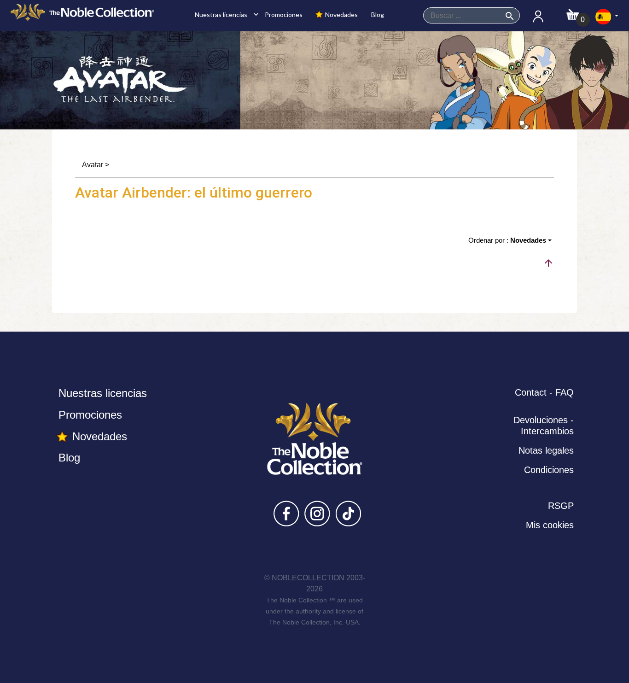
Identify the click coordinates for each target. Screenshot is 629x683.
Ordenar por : (507, 240)
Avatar (92, 165)
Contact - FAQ (544, 392)
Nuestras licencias (224, 14)
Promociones (283, 14)
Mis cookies (550, 525)
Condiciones (549, 470)
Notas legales (546, 450)
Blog (377, 14)
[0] (573, 11)
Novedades (341, 14)
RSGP (561, 506)
